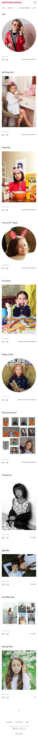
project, (22, 341)
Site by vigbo (19, 733)
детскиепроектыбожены (25, 7)
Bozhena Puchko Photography (12, 2)
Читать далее (5, 56)
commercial (10, 7)
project (34, 7)
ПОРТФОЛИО (19, 722)
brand (3, 7)
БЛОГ (27, 722)
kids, (22, 59)
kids (16, 7)
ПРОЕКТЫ (9, 722)
